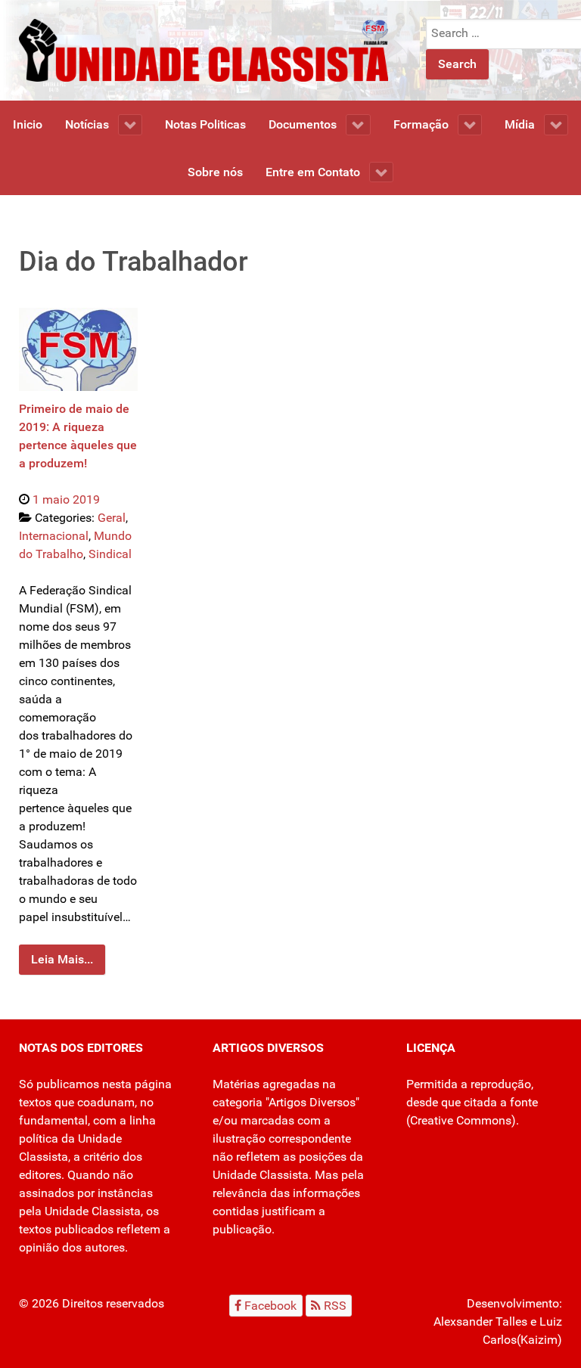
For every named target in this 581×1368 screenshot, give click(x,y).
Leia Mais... (62, 959)
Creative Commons (460, 1120)
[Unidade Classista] (203, 49)
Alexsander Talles (480, 1321)
